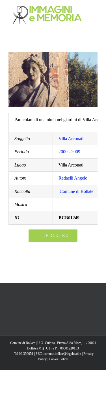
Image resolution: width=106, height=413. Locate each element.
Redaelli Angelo (73, 178)
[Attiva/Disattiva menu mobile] (95, 9)
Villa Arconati (71, 138)
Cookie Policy (58, 359)
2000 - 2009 (69, 151)
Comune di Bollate (76, 191)
